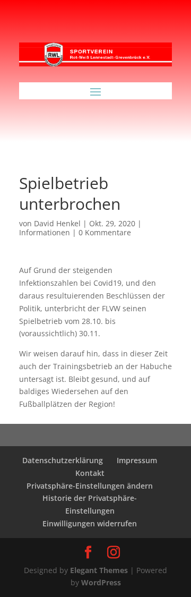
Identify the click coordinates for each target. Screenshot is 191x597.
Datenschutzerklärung (62, 460)
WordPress (101, 582)
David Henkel (57, 223)
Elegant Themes (99, 570)
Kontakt (90, 473)
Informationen (44, 232)
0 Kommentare (105, 232)
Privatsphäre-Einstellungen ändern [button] (90, 486)
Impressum (137, 460)
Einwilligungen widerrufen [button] (89, 523)
